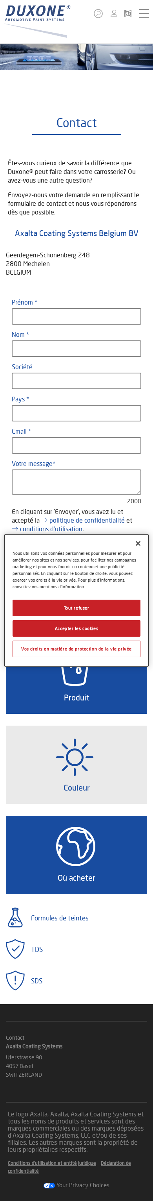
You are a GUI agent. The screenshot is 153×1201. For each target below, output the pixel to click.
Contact (15, 1037)
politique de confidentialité (87, 520)
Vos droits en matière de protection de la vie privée (76, 648)
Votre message (32, 463)
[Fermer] (138, 543)
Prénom (23, 302)
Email (20, 431)
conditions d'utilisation (51, 528)
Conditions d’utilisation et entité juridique (52, 1163)
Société (22, 366)
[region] (76, 600)
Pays (19, 399)
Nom (19, 334)
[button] (99, 16)
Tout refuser (76, 607)
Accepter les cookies (76, 628)
